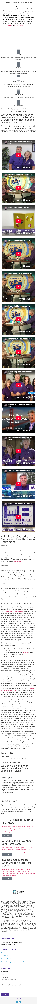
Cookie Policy (18, 25)
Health (18, 54)
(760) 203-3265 (5, 956)
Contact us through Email (7, 959)
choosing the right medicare (14, 611)
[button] (11, 758)
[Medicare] (18, 64)
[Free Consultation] (18, 102)
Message (4, 983)
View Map (3, 952)
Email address (5, 977)
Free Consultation (18, 106)
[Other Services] (18, 91)
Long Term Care (18, 81)
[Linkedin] (19, 1002)
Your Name (5, 971)
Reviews (14, 762)
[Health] (18, 51)
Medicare (18, 68)
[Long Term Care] (18, 78)
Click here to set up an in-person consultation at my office (16, 962)
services (25, 652)
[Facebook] (17, 1002)
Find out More (17, 561)
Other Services (18, 94)
